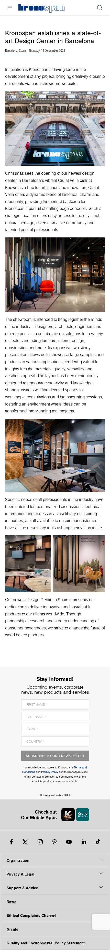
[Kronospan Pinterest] (54, 841)
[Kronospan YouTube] (69, 841)
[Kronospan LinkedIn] (84, 841)
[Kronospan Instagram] (40, 841)
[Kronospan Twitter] (25, 841)
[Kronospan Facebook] (11, 841)
